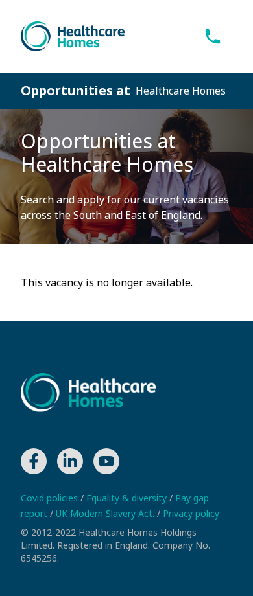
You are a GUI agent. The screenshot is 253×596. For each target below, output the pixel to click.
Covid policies (50, 498)
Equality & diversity (127, 498)
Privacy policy (191, 513)
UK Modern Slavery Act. (106, 513)
